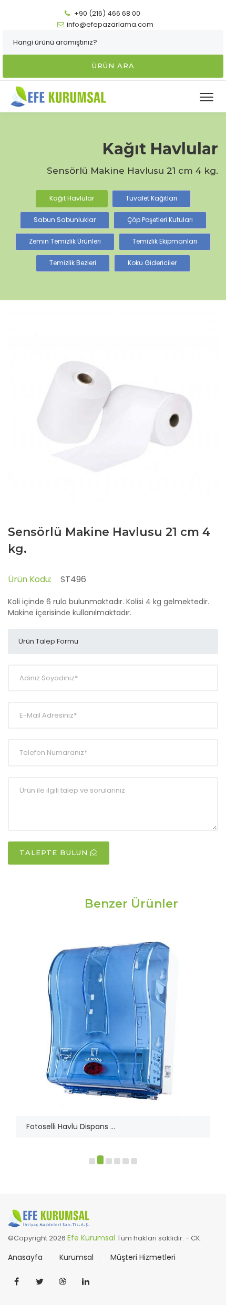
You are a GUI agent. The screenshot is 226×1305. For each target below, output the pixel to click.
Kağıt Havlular (71, 198)
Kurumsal (77, 1257)
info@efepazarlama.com (110, 24)
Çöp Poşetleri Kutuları (160, 219)
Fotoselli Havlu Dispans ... (70, 1126)
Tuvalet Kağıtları (151, 198)
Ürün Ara (113, 65)
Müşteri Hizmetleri (143, 1257)
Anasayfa (26, 1257)
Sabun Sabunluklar (65, 219)
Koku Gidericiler (152, 262)
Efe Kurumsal (92, 1238)
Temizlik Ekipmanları (164, 241)
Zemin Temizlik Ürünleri (65, 241)
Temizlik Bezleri (72, 262)
